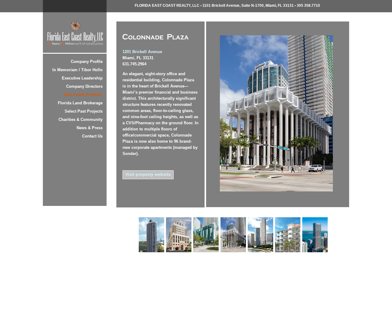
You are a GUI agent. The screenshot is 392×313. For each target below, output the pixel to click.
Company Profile (87, 61)
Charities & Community (80, 119)
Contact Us (92, 136)
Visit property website (148, 174)
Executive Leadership (82, 78)
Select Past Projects (84, 111)
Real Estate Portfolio (83, 94)
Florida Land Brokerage (80, 103)
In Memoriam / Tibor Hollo (77, 70)
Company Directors (84, 86)
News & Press (90, 128)
